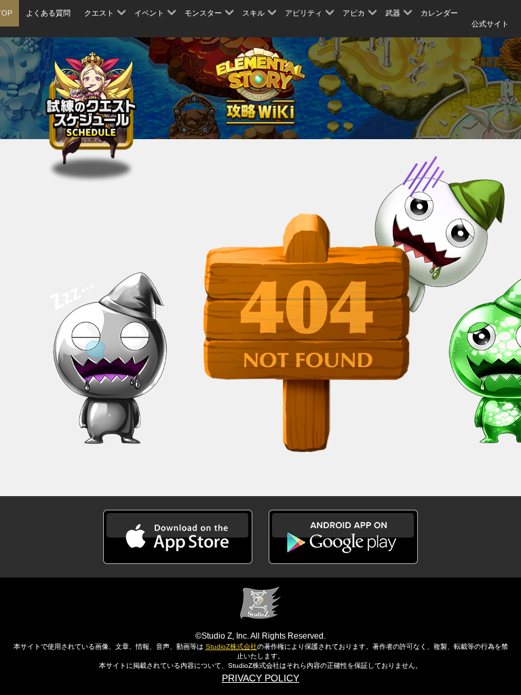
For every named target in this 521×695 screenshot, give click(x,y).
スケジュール (91, 105)
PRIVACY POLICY (260, 678)
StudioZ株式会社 (231, 646)
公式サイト (490, 24)
